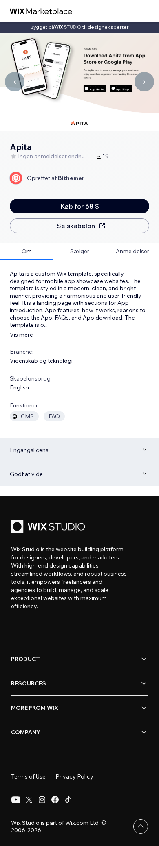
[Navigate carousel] (14, 81)
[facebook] (55, 800)
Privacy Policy (74, 776)
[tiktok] (68, 800)
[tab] (26, 251)
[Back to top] (140, 826)
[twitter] (29, 800)
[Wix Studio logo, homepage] (49, 527)
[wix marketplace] (41, 11)
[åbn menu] (145, 11)
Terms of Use (28, 776)
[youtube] (16, 800)
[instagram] (42, 800)
